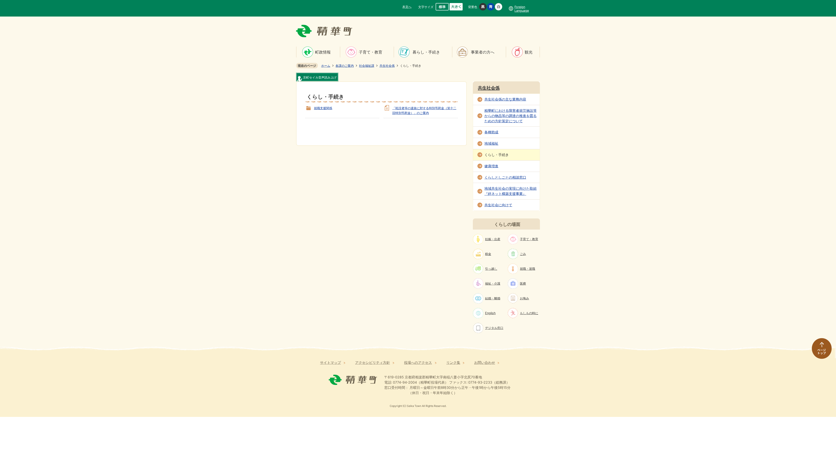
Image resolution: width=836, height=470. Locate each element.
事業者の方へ (482, 52)
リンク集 (453, 363)
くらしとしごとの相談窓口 (505, 177)
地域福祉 (491, 143)
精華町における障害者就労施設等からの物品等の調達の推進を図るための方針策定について (510, 116)
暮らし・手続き (426, 52)
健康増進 (491, 166)
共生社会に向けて (498, 205)
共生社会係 (387, 65)
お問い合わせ (484, 363)
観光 (529, 52)
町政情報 (323, 52)
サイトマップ (330, 363)
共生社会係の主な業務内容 (505, 99)
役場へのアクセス (418, 363)
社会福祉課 (366, 65)
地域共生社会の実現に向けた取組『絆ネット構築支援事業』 (510, 191)
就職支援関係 (323, 108)
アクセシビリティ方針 (372, 363)
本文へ (406, 6)
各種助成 (491, 132)
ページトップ (820, 350)
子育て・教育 (370, 52)
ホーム (325, 65)
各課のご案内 (344, 65)
